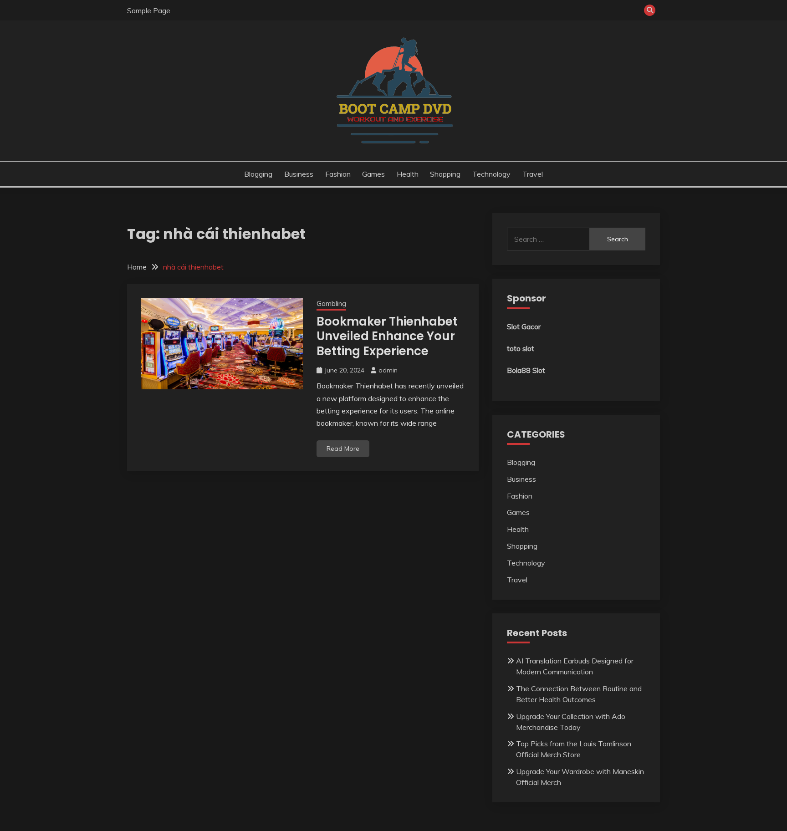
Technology (491, 173)
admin (388, 370)
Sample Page (148, 10)
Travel (532, 173)
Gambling (331, 303)
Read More (343, 448)
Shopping (445, 173)
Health (408, 173)
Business (298, 173)
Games (373, 173)
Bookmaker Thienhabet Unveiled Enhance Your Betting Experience (387, 336)
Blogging (258, 173)
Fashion (338, 173)
